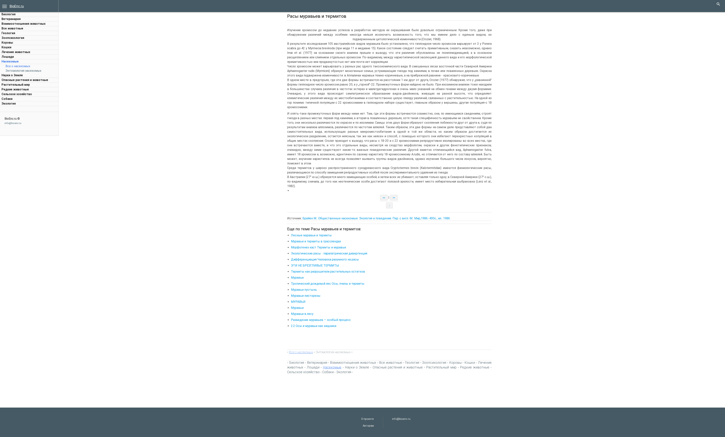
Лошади (8, 57)
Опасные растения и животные (25, 80)
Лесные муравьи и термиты (311, 235)
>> (394, 198)
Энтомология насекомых (23, 70)
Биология (8, 14)
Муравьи (297, 277)
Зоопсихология (13, 38)
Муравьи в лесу (302, 314)
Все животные (12, 28)
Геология (8, 33)
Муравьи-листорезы (305, 295)
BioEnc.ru (17, 6)
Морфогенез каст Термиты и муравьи (318, 247)
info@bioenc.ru (13, 123)
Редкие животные (15, 89)
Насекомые (10, 61)
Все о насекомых (17, 66)
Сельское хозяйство (17, 94)
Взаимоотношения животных (24, 23)
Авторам (368, 425)
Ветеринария (11, 19)
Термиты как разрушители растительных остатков (328, 271)
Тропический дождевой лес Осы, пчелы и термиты (327, 283)
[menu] (4, 6)
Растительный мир (16, 84)
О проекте (367, 418)
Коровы (7, 42)
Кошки (6, 47)
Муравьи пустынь (304, 289)
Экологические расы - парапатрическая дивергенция (329, 253)
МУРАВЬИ (298, 302)
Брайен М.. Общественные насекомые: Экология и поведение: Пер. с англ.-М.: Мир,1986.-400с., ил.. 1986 (376, 218)
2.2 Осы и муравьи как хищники (313, 326)
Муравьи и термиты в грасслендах (316, 241)
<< (384, 198)
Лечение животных (16, 52)
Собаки (7, 99)
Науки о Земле (12, 75)
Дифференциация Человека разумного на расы (325, 259)
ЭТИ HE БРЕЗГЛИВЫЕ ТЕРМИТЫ (315, 265)
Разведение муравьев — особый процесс (321, 320)
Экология (9, 103)
